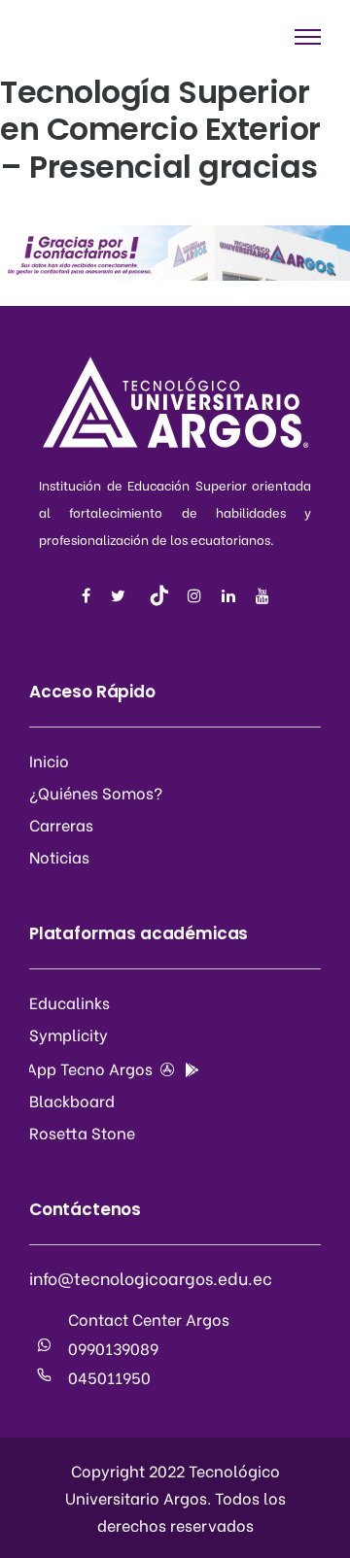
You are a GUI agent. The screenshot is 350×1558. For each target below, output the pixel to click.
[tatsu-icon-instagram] (197, 596)
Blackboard (72, 1100)
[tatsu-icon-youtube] (262, 596)
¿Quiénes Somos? (95, 792)
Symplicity (68, 1034)
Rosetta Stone (82, 1132)
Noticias (59, 856)
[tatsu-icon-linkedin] (231, 596)
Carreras (61, 824)
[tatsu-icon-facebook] (89, 596)
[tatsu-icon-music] (159, 595)
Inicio (49, 760)
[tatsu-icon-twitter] (121, 596)
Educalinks (69, 1002)
